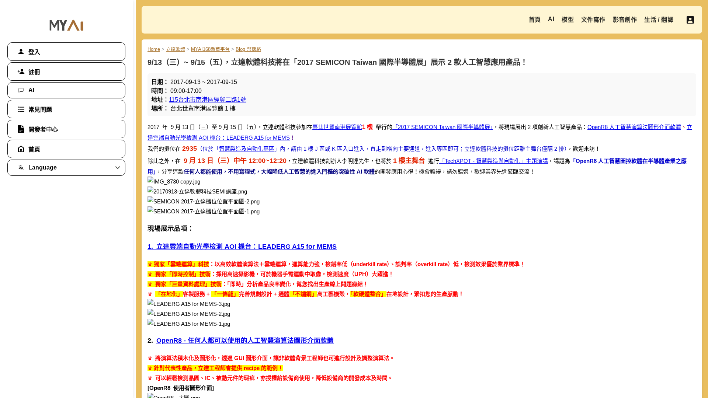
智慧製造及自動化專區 (246, 149)
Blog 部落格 (248, 49)
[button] (66, 51)
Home (154, 49)
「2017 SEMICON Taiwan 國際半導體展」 (442, 127)
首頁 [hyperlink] (535, 20)
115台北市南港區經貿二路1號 (207, 100)
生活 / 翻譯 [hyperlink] (658, 20)
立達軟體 (175, 49)
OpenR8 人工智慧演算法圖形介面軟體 (634, 127)
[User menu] (690, 20)
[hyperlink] (66, 90)
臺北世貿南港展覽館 (337, 127)
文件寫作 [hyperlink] (593, 20)
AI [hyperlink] (551, 19)
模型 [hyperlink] (568, 20)
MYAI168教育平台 (210, 49)
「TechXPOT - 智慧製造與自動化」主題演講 (493, 161)
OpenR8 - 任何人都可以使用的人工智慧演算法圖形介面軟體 (245, 340)
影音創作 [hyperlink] (625, 20)
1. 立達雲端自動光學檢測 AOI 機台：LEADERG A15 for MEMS (242, 246)
